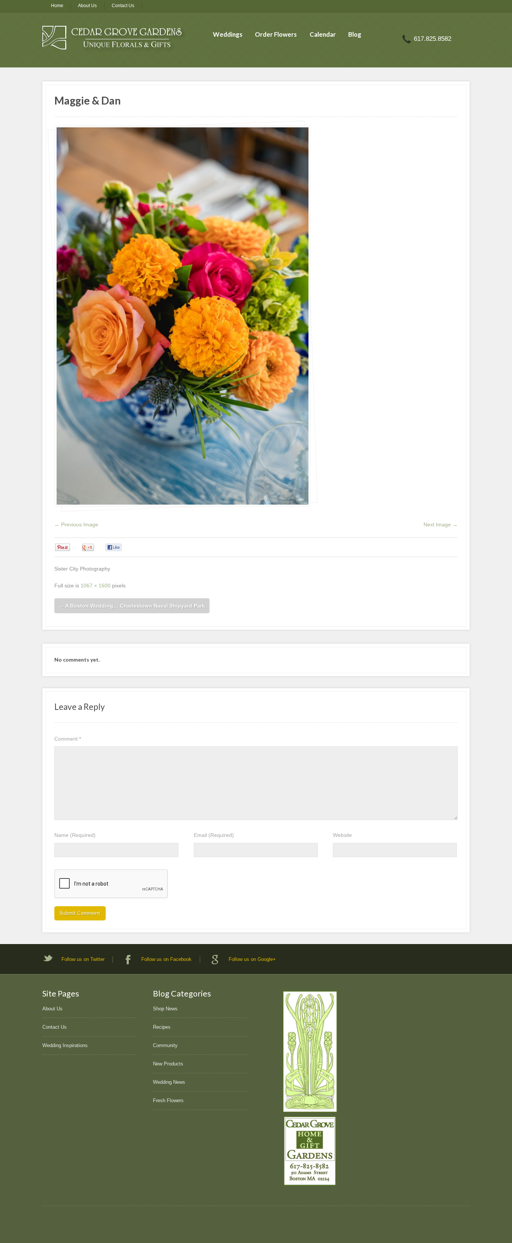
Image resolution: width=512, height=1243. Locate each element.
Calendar (323, 34)
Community (165, 1045)
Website (342, 835)
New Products (168, 1064)
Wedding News (169, 1082)
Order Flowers (276, 34)
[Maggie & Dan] (182, 315)
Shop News (165, 1008)
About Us (87, 5)
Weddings (228, 34)
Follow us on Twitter (83, 959)
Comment (67, 739)
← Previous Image (76, 524)
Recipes (162, 1027)
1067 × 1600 (96, 586)
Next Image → (441, 524)
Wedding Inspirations (65, 1045)
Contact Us (123, 5)
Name (75, 835)
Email (214, 835)
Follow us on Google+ (252, 959)
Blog (354, 34)
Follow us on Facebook (166, 959)
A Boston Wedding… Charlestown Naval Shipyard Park (132, 606)
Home (57, 5)
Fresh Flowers (168, 1100)
